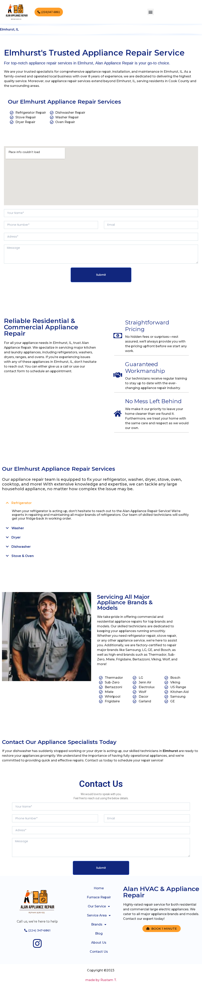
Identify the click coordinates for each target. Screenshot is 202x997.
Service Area (97, 915)
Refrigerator (21, 503)
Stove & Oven (22, 556)
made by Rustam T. (101, 980)
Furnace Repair (99, 897)
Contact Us (99, 951)
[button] (150, 12)
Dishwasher (21, 547)
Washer (17, 528)
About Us (98, 942)
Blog (99, 933)
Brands (96, 924)
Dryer (16, 537)
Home (99, 888)
